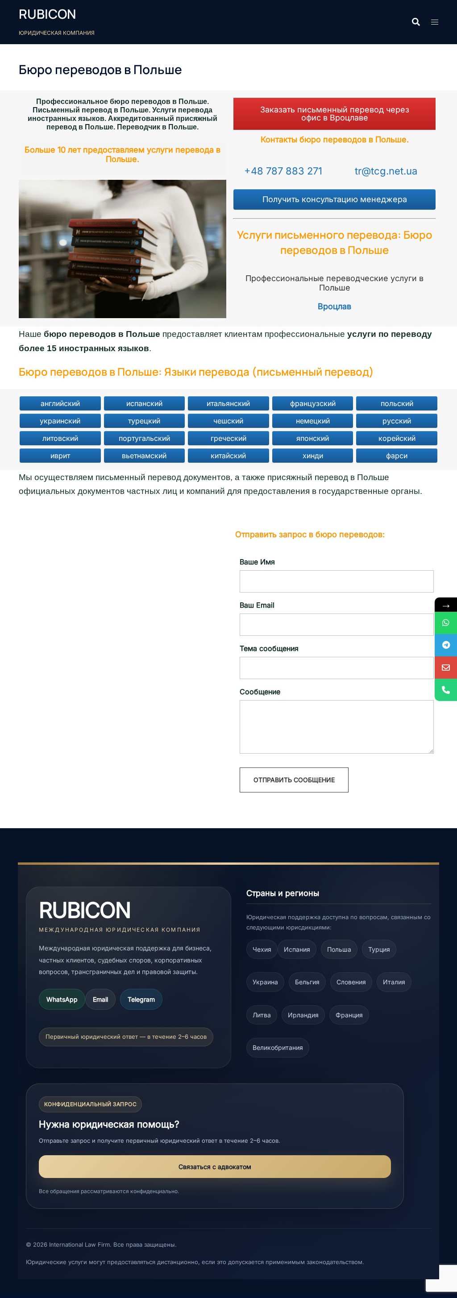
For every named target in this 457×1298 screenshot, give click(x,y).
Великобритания (278, 1047)
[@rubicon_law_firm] (446, 645)
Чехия (262, 949)
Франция (349, 1015)
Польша (339, 949)
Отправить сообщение (294, 780)
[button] (415, 22)
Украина (265, 982)
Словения (351, 982)
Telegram (141, 999)
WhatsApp (62, 999)
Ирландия (303, 1015)
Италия (394, 982)
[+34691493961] (446, 623)
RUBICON (47, 14)
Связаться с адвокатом (215, 1166)
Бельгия (307, 982)
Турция (379, 949)
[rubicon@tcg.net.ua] (446, 667)
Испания (297, 949)
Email (100, 999)
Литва (262, 1015)
